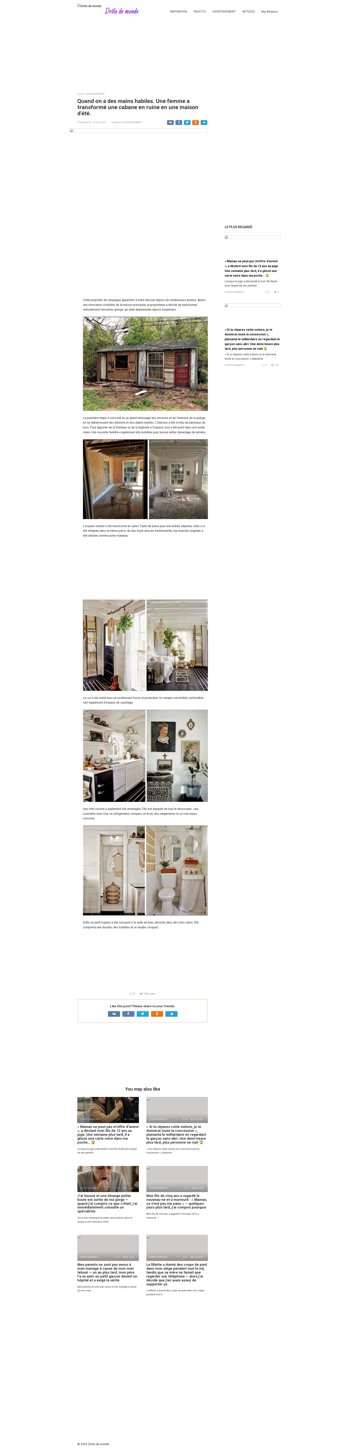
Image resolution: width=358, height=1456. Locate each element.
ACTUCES (248, 11)
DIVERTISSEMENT (224, 11)
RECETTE (200, 11)
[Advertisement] (179, 55)
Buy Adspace (269, 11)
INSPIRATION (178, 11)
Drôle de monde (122, 11)
